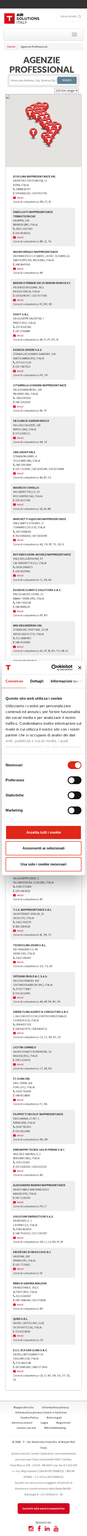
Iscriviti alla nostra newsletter (43, 1508)
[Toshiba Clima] (22, 18)
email (19, 197)
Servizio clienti (22, 1422)
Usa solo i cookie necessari (43, 864)
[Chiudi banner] (79, 667)
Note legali (54, 1417)
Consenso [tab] (14, 681)
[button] (49, 142)
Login (44, 1422)
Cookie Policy (29, 1417)
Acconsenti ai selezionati (43, 848)
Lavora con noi (26, 1428)
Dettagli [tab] (37, 681)
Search (67, 80)
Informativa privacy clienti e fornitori (41, 1412)
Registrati (63, 1422)
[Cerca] (79, 16)
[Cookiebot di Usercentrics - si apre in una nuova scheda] (53, 667)
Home (11, 46)
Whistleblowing (55, 1428)
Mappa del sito (24, 1407)
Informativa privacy (55, 1407)
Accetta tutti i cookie (43, 832)
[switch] (74, 780)
